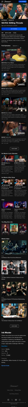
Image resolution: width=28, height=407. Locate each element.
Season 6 (11, 20)
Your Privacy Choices (14, 393)
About (9, 4)
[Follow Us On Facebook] (8, 400)
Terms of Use (10, 390)
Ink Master (4, 4)
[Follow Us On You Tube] (16, 400)
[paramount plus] (7, 1)
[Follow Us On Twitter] (12, 400)
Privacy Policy (18, 390)
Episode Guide (5, 365)
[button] (2, 1)
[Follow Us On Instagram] (19, 400)
